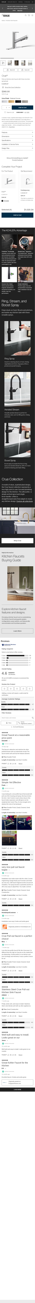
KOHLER (4, 1)
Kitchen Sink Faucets (11, 20)
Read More (12, 127)
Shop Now (19, 10)
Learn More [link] (17, 631)
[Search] (25, 15)
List (7, 94)
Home (3, 20)
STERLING (27, 1)
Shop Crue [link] (17, 540)
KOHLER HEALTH (12, 1)
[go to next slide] (32, 8)
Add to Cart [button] (22, 107)
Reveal (21, 1)
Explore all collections (25, 501)
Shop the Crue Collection (12, 87)
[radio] (5, 101)
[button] (3, 63)
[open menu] (32, 15)
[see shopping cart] (29, 15)
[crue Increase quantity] (9, 108)
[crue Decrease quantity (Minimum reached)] (3, 108)
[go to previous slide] (2, 8)
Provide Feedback (17, 160)
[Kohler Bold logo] (6, 15)
